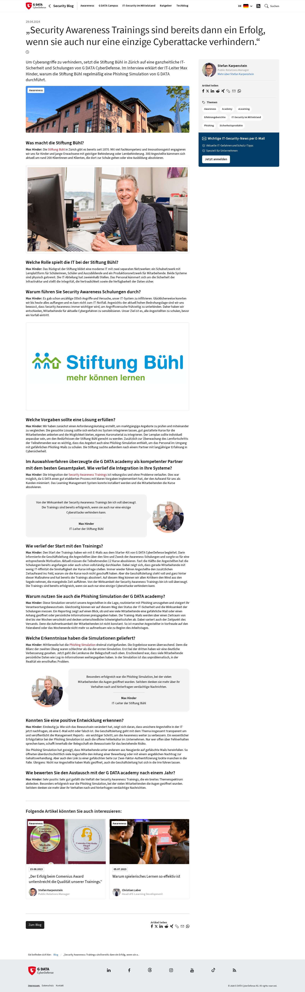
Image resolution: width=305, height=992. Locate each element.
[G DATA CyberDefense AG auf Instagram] (171, 971)
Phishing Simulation (82, 645)
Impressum (34, 985)
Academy (227, 109)
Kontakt (60, 985)
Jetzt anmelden (216, 159)
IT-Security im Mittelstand (138, 6)
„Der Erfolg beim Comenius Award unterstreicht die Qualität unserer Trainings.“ (65, 879)
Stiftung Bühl (56, 149)
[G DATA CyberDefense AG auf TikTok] (213, 971)
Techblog (182, 6)
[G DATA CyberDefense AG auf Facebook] (129, 971)
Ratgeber (166, 6)
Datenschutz (48, 985)
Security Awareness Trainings (88, 475)
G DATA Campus (108, 6)
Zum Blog (35, 925)
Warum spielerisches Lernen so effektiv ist (146, 876)
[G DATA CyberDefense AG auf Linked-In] (109, 971)
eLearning (244, 109)
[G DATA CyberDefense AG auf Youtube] (192, 971)
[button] (152, 927)
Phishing (209, 125)
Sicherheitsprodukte (231, 125)
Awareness (87, 6)
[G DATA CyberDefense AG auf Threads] (150, 971)
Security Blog (63, 6)
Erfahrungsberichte (215, 117)
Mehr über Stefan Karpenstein (236, 74)
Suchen (274, 6)
